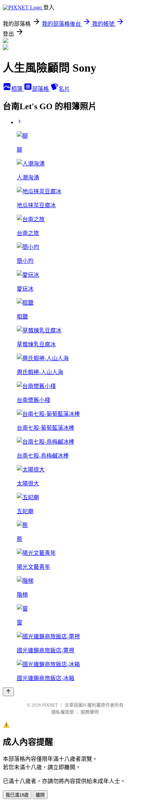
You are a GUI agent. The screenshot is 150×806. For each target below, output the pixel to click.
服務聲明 (90, 712)
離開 (40, 795)
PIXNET (50, 705)
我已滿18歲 (17, 795)
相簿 (17, 89)
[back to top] (8, 691)
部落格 (41, 89)
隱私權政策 (62, 712)
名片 (64, 89)
